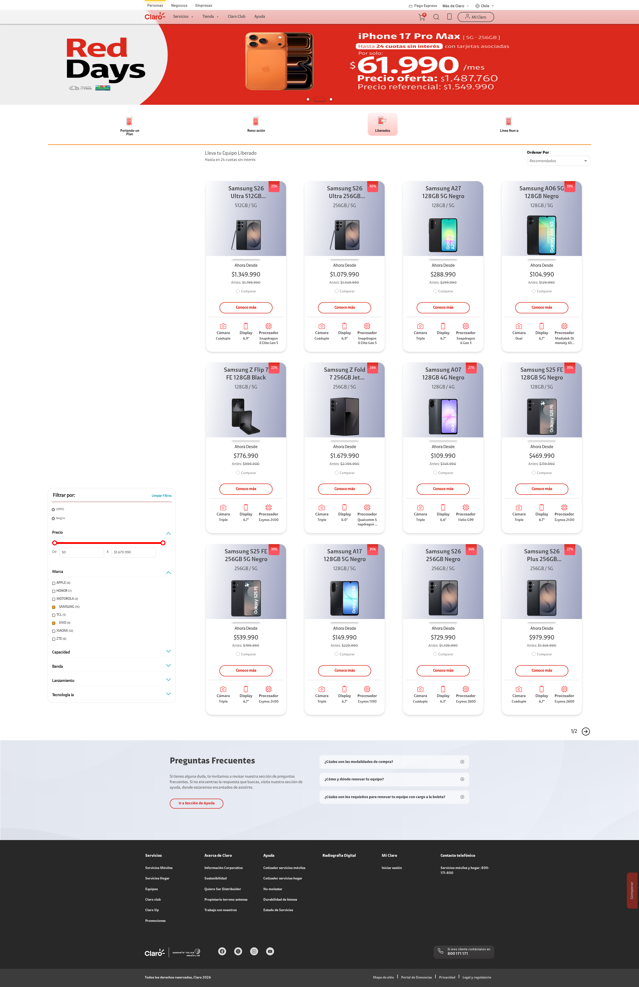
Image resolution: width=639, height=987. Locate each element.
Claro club (153, 900)
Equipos (151, 889)
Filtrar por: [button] (64, 495)
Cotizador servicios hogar (282, 878)
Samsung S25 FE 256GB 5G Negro (246, 556)
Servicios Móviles (158, 868)
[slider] (54, 542)
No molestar (272, 889)
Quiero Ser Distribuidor (222, 889)
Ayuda (259, 17)
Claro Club (236, 17)
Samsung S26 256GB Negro (443, 556)
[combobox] (558, 161)
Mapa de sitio (383, 978)
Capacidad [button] (61, 652)
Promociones (155, 921)
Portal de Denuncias (416, 978)
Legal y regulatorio (477, 978)
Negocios (179, 5)
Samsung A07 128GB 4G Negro (443, 374)
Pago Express (425, 6)
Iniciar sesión (392, 868)
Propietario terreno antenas (225, 900)
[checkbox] (110, 583)
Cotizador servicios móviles (284, 868)
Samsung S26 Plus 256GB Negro (542, 556)
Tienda (208, 17)
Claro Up (152, 910)
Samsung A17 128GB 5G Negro (345, 556)
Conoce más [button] (246, 308)
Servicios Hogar (157, 878)
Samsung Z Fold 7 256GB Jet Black (344, 374)
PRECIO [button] (57, 533)
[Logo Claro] (155, 15)
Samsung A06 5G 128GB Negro (541, 193)
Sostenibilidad (215, 878)
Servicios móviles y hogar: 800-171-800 (465, 870)
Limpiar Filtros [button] (162, 495)
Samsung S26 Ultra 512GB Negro (246, 193)
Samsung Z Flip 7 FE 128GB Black (246, 374)
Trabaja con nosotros (220, 910)
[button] (421, 17)
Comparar (248, 291)
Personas (155, 5)
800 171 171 (458, 954)
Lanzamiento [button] (63, 681)
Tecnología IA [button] (63, 695)
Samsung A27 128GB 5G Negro (443, 193)
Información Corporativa (223, 868)
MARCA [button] (57, 572)
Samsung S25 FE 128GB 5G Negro (541, 374)
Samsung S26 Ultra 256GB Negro (344, 193)
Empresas (203, 5)
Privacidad (447, 978)
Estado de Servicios (278, 910)
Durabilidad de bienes (280, 900)
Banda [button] (57, 667)
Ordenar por (538, 153)
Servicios (180, 17)
